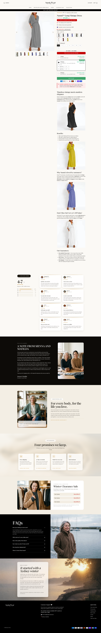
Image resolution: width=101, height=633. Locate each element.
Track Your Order (93, 618)
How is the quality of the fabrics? (20, 540)
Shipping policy (93, 611)
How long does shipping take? (19, 547)
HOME (30, 7)
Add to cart (71, 78)
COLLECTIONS (69, 7)
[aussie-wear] (50, 3)
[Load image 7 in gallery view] (34, 31)
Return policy (92, 612)
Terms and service (93, 607)
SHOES (52, 7)
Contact (91, 614)
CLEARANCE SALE (60, 7)
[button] (71, 57)
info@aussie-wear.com (49, 614)
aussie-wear (8, 627)
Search (91, 616)
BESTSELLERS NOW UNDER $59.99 (41, 7)
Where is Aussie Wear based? (19, 550)
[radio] (59, 35)
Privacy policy (92, 609)
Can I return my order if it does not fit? (21, 544)
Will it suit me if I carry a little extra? (20, 537)
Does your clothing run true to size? (20, 527)
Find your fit (62, 43)
